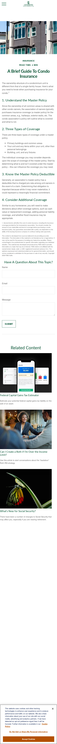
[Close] (53, 709)
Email (4, 283)
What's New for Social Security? (18, 511)
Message (6, 299)
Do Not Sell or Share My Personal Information (28, 731)
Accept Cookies (28, 739)
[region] (28, 724)
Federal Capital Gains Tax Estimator (19, 395)
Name (5, 267)
